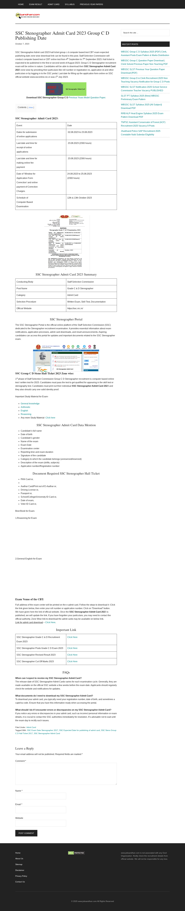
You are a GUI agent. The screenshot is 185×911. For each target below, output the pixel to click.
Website (19, 818)
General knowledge (30, 403)
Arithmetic (26, 407)
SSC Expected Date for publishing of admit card (79, 730)
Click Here (50, 622)
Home (17, 853)
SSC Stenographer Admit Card (47, 733)
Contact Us (20, 882)
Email (18, 804)
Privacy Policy (21, 876)
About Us (19, 858)
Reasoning (26, 414)
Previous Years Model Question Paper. (87, 97)
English (24, 410)
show (31, 107)
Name (18, 791)
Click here (51, 418)
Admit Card (31, 727)
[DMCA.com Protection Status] (76, 854)
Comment (20, 761)
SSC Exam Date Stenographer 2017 (42, 730)
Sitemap (18, 864)
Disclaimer (19, 870)
